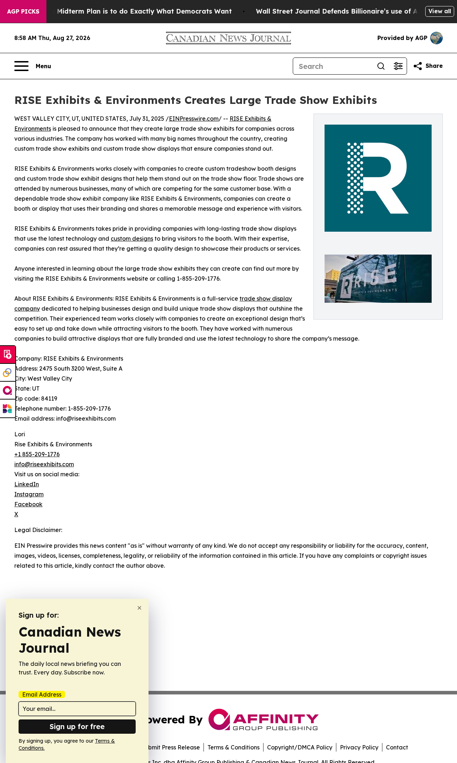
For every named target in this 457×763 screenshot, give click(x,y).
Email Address (41, 694)
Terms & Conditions (233, 747)
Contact (397, 747)
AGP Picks (23, 11)
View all (439, 11)
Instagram (29, 494)
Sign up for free (77, 726)
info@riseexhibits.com (44, 464)
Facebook (28, 504)
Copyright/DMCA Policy (299, 747)
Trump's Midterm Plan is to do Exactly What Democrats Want (130, 11)
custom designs (132, 238)
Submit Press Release (170, 747)
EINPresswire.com (194, 118)
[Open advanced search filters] (398, 66)
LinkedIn (26, 484)
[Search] (381, 66)
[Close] (139, 607)
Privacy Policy (359, 747)
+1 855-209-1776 (37, 454)
